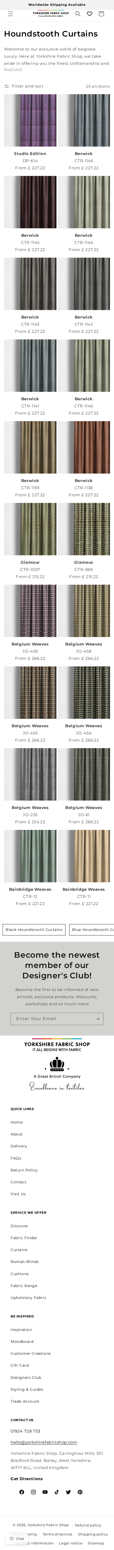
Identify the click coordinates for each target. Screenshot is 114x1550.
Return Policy (24, 1170)
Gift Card (20, 1365)
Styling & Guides (27, 1389)
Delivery (19, 1146)
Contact (19, 1182)
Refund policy (88, 1525)
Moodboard (22, 1341)
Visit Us (18, 1194)
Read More (13, 69)
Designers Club (26, 1377)
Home (17, 1122)
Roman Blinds (25, 1261)
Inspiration (21, 1329)
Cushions (20, 1273)
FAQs (16, 1158)
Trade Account (25, 1401)
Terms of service (58, 1534)
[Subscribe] (97, 1019)
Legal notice (70, 1543)
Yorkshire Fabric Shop (48, 1524)
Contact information (34, 1543)
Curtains (19, 1249)
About (17, 1134)
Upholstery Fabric (28, 1297)
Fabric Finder (24, 1237)
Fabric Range (24, 1285)
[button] (10, 14)
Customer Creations (31, 1353)
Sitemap (96, 1543)
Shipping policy (93, 1534)
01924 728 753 (25, 1431)
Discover (19, 1226)
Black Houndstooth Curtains (34, 929)
